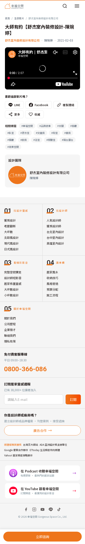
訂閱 (73, 399)
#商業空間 (13, 146)
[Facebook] (26, 509)
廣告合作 (40, 430)
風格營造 (52, 284)
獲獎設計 (10, 220)
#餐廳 (10, 140)
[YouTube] (42, 509)
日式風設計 (11, 249)
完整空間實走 (12, 272)
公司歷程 (10, 324)
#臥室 (10, 133)
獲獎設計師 (54, 226)
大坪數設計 (11, 289)
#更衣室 (24, 133)
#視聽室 (50, 140)
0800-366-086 (25, 369)
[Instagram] (34, 509)
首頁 (7, 18)
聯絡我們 (10, 335)
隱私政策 (10, 341)
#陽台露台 (67, 140)
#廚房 (23, 140)
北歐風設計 (11, 237)
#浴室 (36, 140)
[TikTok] (59, 509)
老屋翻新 (10, 226)
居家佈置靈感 (12, 284)
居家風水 (52, 272)
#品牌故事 (45, 126)
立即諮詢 (42, 536)
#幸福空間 (27, 126)
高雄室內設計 (55, 243)
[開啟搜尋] (64, 5)
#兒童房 (40, 133)
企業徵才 (10, 330)
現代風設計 (11, 243)
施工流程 (52, 295)
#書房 (67, 133)
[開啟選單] (77, 6)
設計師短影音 (12, 278)
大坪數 (8, 232)
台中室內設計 (55, 237)
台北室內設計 (55, 232)
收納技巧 (52, 278)
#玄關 (60, 126)
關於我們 (10, 318)
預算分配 (52, 289)
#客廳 (73, 126)
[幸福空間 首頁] (14, 6)
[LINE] (51, 509)
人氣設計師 (54, 220)
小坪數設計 (11, 295)
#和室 (54, 133)
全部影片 (19, 18)
